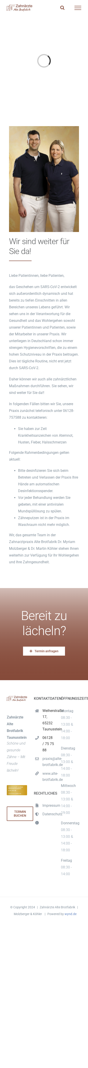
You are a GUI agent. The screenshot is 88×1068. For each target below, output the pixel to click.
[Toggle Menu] (77, 8)
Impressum (48, 805)
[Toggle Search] (62, 7)
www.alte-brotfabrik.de (48, 776)
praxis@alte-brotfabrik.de (48, 762)
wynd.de (70, 914)
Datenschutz (48, 814)
